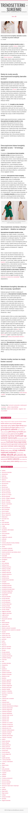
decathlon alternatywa (8, 530)
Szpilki (3, 756)
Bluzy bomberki (6, 507)
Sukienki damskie (6, 704)
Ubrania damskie (6, 782)
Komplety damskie (7, 585)
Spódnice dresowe (7, 674)
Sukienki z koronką (7, 737)
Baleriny (4, 476)
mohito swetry (8, 450)
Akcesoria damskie (7, 472)
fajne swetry (15, 427)
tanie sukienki (13, 459)
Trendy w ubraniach (7, 778)
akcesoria (3, 334)
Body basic (5, 517)
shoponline (5, 665)
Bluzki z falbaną (6, 500)
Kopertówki (5, 594)
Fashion (4, 541)
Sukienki (4, 39)
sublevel (4, 696)
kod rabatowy (5, 563)
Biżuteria (4, 485)
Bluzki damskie (6, 489)
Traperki (4, 772)
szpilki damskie (6, 758)
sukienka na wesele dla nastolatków (10, 277)
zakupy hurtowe (6, 796)
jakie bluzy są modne (15, 432)
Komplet (4, 581)
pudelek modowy (6, 657)
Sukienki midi (5, 719)
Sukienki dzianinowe (7, 707)
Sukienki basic (5, 702)
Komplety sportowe (7, 593)
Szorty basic (5, 750)
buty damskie (5, 522)
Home (3, 546)
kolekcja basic (5, 565)
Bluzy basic (5, 505)
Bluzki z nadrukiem (7, 504)
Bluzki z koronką (6, 502)
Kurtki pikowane (6, 602)
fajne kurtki (8, 427)
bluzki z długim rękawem (8, 498)
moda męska (5, 624)
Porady (4, 650)
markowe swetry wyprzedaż (16, 446)
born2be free (5, 518)
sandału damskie (6, 663)
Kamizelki (4, 555)
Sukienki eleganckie (7, 709)
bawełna (3, 262)
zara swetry (15, 461)
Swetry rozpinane (6, 748)
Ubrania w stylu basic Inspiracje (10, 785)
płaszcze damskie (6, 646)
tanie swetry (7, 461)
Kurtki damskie (6, 598)
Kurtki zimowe (5, 609)
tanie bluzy (10, 457)
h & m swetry (20, 429)
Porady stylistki (6, 652)
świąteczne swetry (23, 461)
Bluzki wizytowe (6, 496)
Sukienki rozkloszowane (8, 730)
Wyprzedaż (5, 791)
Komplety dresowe (7, 587)
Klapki (3, 561)
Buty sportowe (5, 524)
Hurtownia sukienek (7, 548)
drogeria (4, 535)
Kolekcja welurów (6, 572)
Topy (3, 767)
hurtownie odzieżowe (7, 550)
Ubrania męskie (6, 783)
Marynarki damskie (7, 619)
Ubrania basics (6, 780)
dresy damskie (5, 533)
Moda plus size (6, 626)
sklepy (3, 667)
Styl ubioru (5, 695)
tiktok (3, 763)
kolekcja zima (5, 576)
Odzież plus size (6, 635)
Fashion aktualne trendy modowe (10, 543)
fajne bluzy (20, 425)
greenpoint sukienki (9, 429)
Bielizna (4, 479)
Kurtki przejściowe (7, 604)
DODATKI (4, 531)
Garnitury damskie (7, 544)
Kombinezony (5, 578)
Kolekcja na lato (6, 570)
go (18, 329)
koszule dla (4, 440)
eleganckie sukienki (7, 537)
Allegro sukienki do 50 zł (6, 421)
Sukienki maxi (5, 717)
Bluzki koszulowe (6, 492)
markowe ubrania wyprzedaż (14, 448)
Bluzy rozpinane (6, 513)
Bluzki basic (5, 487)
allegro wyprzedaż (15, 421)
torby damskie (5, 769)
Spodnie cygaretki (6, 680)
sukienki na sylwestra (7, 726)
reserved (4, 659)
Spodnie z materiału (7, 693)
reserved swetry (19, 452)
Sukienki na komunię (7, 724)
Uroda (3, 787)
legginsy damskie (6, 611)
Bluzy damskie (5, 509)
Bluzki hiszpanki (6, 491)
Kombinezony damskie (8, 580)
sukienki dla (21, 455)
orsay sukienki (19, 450)
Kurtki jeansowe (6, 600)
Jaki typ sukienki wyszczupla (13, 437)
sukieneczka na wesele (8, 698)
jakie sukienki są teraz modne (12, 434)
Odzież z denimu (6, 637)
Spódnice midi (5, 676)
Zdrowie (4, 798)
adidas (3, 470)
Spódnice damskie (6, 672)
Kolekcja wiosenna (7, 574)
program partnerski (7, 656)
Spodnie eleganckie (7, 685)
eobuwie (4, 539)
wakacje (16, 46)
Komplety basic (6, 583)
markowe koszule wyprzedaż (9, 444)
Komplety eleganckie (7, 591)
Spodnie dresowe (6, 683)
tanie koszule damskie (20, 457)
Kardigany (4, 559)
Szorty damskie (6, 752)
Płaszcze (4, 644)
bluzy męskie (5, 511)
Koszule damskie (6, 596)
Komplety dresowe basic (8, 589)
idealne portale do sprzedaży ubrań (11, 552)
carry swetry (12, 425)
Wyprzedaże (5, 793)
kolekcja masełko (6, 568)
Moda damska (5, 622)
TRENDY (4, 774)
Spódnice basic (6, 670)
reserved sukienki (8, 452)
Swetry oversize (6, 746)
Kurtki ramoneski (6, 607)
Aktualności (5, 474)
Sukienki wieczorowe (7, 735)
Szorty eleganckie (6, 754)
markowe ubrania (4, 448)
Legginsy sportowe (7, 613)
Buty (3, 520)
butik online (5, 423)
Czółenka (4, 528)
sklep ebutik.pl (8, 454)
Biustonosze (5, 483)
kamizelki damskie (6, 557)
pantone (4, 639)
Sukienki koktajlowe (7, 713)
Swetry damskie (6, 741)
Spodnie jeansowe (6, 687)
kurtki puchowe (6, 606)
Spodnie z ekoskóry (7, 691)
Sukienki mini (5, 720)
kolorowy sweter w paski (22, 438)
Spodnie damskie (6, 682)
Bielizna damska (6, 481)
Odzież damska (6, 633)
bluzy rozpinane (8, 57)
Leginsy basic (5, 615)
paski (3, 641)
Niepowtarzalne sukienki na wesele (11, 630)
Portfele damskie (6, 654)
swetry (3, 739)
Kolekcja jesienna (6, 567)
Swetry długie (5, 743)
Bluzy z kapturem (6, 515)
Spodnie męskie (6, 689)
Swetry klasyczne (6, 745)
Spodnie (4, 678)
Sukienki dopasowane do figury (10, 706)
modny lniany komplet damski (15, 336)
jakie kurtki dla (15, 434)
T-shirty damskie (6, 759)
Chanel (14, 89)
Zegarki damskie (6, 800)
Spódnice (4, 669)
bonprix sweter (22, 421)
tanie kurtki (4, 459)
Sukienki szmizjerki (7, 732)
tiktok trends (5, 765)
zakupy (4, 795)
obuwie (4, 631)
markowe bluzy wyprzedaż (16, 442)
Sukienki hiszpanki (7, 711)
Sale (3, 661)
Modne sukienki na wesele (9, 628)
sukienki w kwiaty (6, 733)
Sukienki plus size (6, 728)
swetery (3, 457)
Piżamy (4, 643)
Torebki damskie (6, 771)
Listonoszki (5, 617)
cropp (3, 526)
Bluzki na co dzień (6, 494)
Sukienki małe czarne (7, 715)
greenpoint (22, 427)
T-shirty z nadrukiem (7, 761)
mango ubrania (10, 440)
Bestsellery (5, 478)
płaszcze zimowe (6, 648)
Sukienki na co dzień (7, 722)
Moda (3, 620)
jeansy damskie (6, 554)
